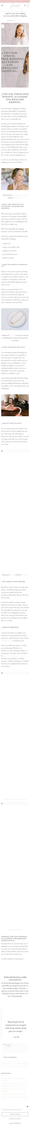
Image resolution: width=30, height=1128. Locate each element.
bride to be (25, 1047)
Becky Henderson (18, 20)
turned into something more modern (14, 656)
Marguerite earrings (20, 195)
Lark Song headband (15, 930)
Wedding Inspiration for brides (18, 11)
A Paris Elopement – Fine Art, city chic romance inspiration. (13, 1090)
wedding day (18, 1049)
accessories (25, 575)
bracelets (12, 335)
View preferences (15, 1123)
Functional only (15, 1119)
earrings (12, 575)
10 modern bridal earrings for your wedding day (13, 1094)
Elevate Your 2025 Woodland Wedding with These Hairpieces (13, 1079)
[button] (27, 1106)
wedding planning (22, 1051)
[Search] (24, 5)
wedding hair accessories (13, 1051)
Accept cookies (15, 1114)
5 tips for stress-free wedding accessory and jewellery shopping (14, 1098)
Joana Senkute (18, 198)
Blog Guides (6, 11)
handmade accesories (7, 1049)
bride (21, 1047)
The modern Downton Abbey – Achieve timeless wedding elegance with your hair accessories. (13, 1084)
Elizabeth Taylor (6, 641)
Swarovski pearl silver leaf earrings (15, 799)
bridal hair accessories (15, 1047)
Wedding (14, 1049)
